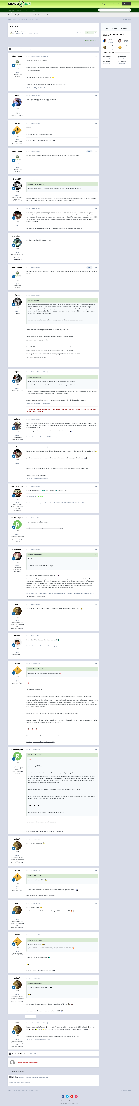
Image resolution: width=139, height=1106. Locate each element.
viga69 (17, 372)
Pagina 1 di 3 (32, 49)
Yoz (17, 209)
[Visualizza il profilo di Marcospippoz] (17, 493)
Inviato (33, 56)
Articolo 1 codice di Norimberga (35, 596)
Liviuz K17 (20, 628)
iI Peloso (20, 439)
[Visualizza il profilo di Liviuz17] (17, 611)
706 (18, 435)
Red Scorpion (17, 518)
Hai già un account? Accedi (111, 4)
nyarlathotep (17, 236)
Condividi (79, 33)
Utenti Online (36, 15)
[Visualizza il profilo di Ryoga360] (17, 185)
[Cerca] (129, 10)
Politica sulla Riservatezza (69, 1101)
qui (27, 1011)
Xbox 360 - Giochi (32, 34)
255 (18, 225)
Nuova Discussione (91, 41)
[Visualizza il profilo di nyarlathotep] (17, 242)
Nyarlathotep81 (17, 259)
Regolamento (19, 15)
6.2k (18, 566)
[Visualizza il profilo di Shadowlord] (17, 556)
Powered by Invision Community (69, 1103)
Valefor (17, 419)
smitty (110, 39)
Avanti (20, 49)
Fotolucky (20, 115)
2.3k (18, 388)
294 (18, 652)
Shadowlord (17, 549)
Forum (10, 15)
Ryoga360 (17, 179)
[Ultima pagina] (25, 49)
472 (18, 112)
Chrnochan (20, 656)
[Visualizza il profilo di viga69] (17, 378)
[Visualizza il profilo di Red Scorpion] (17, 524)
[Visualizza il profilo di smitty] (104, 41)
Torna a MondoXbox (31, 10)
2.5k (18, 534)
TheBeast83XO (17, 201)
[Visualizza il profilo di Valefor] (17, 426)
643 (18, 311)
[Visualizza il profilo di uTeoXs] (17, 130)
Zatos (17, 295)
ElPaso (17, 636)
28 (18, 503)
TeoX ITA (20, 143)
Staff (27, 15)
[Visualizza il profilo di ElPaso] (17, 642)
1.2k (18, 195)
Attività (19, 10)
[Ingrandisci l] (53, 77)
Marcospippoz (17, 486)
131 (18, 140)
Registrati (126, 4)
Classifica (46, 15)
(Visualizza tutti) (43, 1077)
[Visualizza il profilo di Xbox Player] (11, 33)
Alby (17, 96)
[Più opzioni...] (96, 56)
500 (18, 620)
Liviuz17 (17, 604)
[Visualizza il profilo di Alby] (17, 102)
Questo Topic (121, 10)
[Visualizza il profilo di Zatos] (17, 302)
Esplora (11, 10)
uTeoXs (17, 123)
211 (18, 252)
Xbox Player (21, 32)
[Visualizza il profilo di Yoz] (17, 215)
